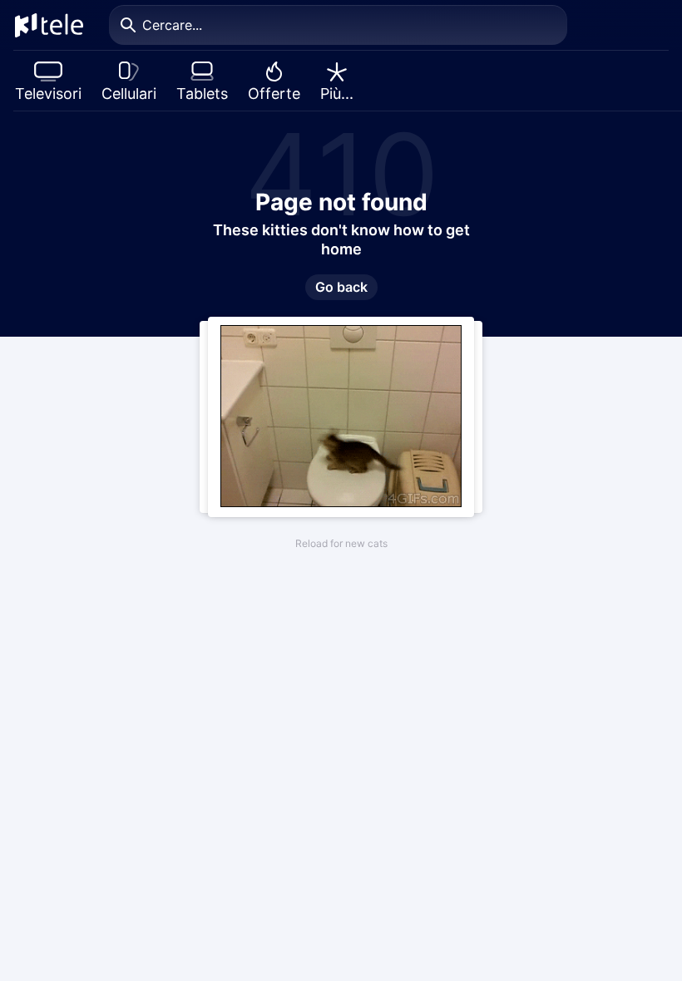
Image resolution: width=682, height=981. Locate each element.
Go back (341, 287)
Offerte (274, 93)
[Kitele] (49, 25)
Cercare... (172, 25)
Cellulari (128, 93)
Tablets (202, 93)
